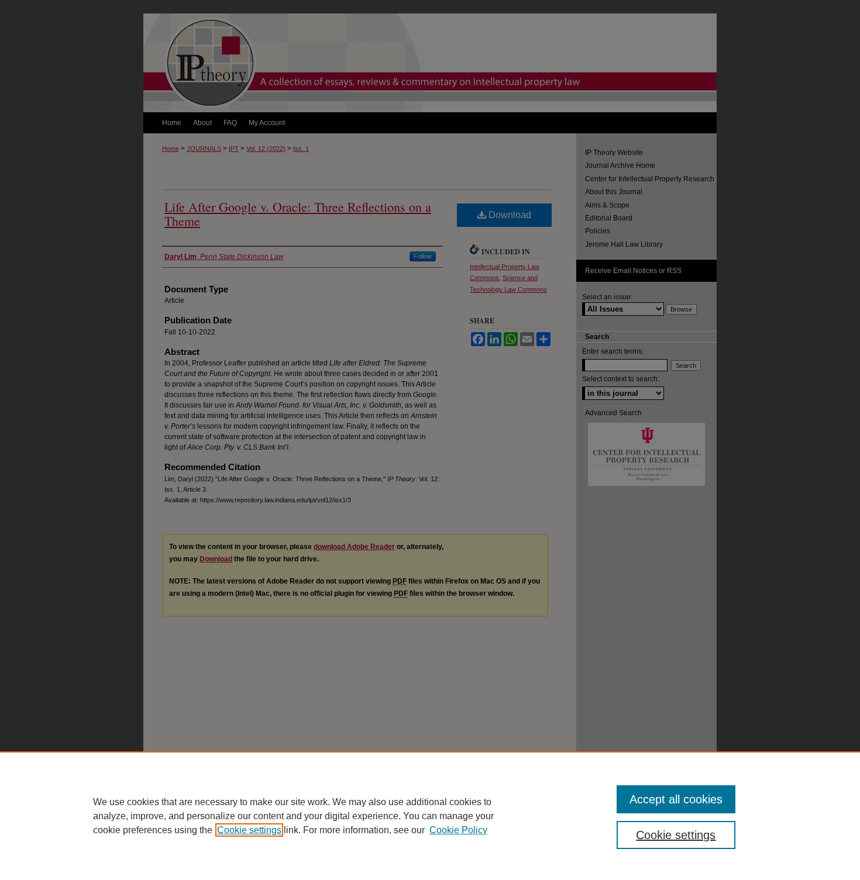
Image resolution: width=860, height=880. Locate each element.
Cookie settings (249, 830)
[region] (430, 815)
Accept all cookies (676, 799)
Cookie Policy (458, 830)
